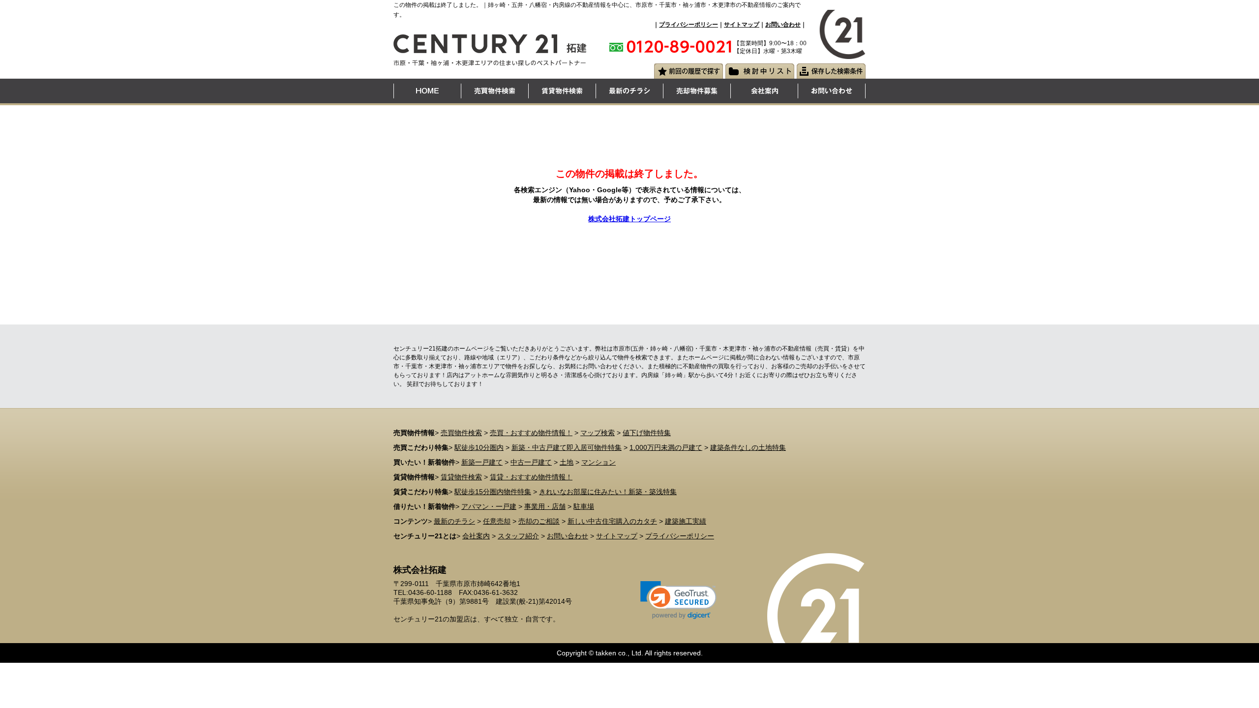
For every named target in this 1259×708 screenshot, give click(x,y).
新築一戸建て (482, 462)
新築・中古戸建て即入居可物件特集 (566, 447)
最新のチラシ (454, 521)
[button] (678, 600)
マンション (598, 462)
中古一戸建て (531, 462)
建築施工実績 (685, 521)
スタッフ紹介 (518, 536)
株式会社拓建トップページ (629, 219)
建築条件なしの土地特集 (748, 447)
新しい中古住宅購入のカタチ (612, 521)
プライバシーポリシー (688, 24)
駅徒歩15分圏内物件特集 (492, 492)
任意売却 (496, 521)
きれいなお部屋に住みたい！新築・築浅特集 (608, 492)
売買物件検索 (461, 433)
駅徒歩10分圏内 (479, 447)
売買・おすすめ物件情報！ (531, 433)
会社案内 (476, 536)
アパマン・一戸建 (488, 506)
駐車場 (583, 506)
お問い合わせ (783, 24)
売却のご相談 (539, 521)
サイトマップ (741, 24)
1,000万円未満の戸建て (666, 447)
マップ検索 (597, 433)
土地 (566, 462)
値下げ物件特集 (647, 433)
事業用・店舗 (545, 506)
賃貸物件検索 (461, 477)
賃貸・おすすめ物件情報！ (531, 477)
